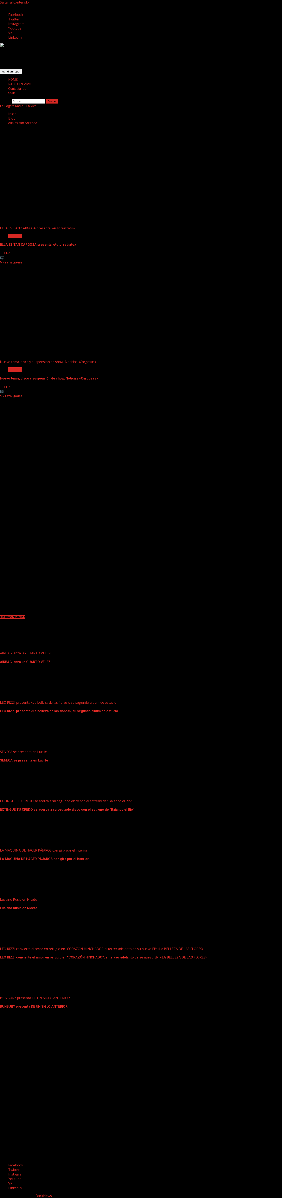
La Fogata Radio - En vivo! (19, 106)
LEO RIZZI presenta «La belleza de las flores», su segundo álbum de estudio (58, 702)
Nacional (15, 236)
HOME (13, 80)
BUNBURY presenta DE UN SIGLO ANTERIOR (35, 998)
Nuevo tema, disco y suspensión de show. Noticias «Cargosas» (48, 361)
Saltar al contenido (14, 2)
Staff (11, 93)
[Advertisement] (105, 66)
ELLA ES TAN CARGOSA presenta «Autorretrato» (37, 228)
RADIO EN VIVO (19, 84)
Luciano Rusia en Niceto (18, 899)
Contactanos (17, 89)
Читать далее (11, 262)
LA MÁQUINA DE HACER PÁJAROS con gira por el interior (44, 850)
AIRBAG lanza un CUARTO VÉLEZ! (25, 653)
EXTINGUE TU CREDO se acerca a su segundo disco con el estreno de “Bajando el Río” (66, 801)
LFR (7, 253)
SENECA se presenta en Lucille (23, 752)
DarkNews (44, 1195)
